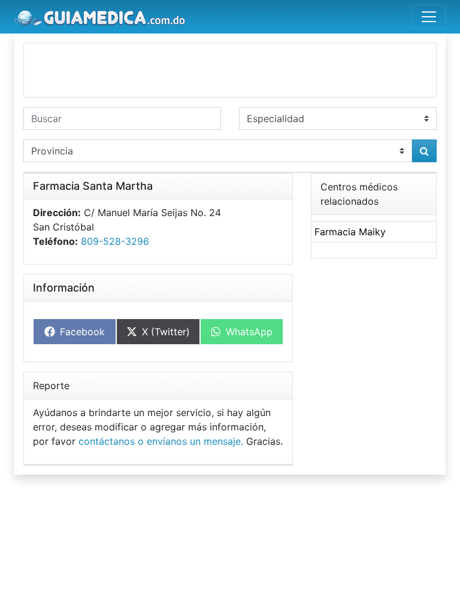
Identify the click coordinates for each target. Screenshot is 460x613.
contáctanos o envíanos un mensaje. (160, 441)
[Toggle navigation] (429, 17)
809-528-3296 (115, 241)
